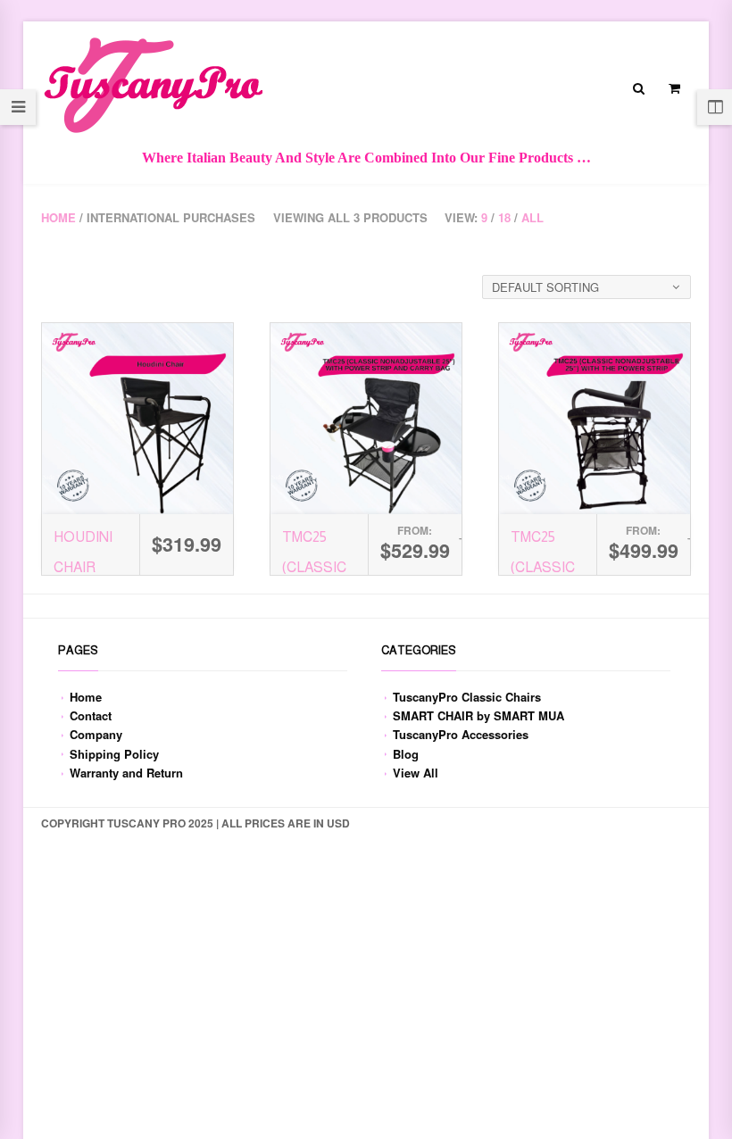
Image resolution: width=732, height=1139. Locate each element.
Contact (91, 715)
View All (415, 772)
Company (96, 734)
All (532, 217)
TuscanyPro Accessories (460, 734)
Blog (406, 753)
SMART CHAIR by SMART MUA (478, 715)
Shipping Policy (114, 753)
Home (58, 217)
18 (504, 217)
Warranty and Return (126, 772)
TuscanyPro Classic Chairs (467, 696)
